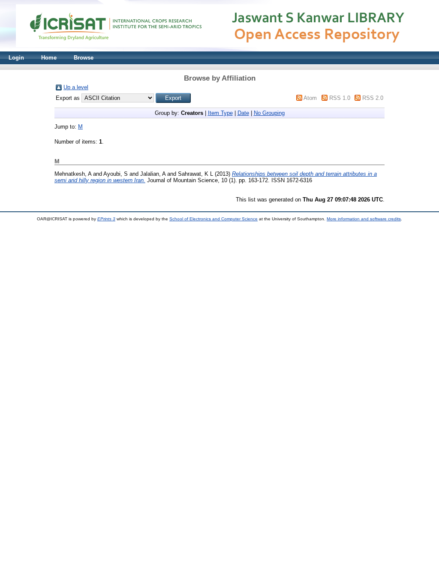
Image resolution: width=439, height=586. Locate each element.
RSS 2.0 (372, 98)
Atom (310, 98)
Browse (83, 57)
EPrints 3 (106, 218)
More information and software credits (364, 218)
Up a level (75, 87)
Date (243, 113)
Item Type (220, 113)
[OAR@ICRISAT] (219, 49)
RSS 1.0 (339, 98)
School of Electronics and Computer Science (213, 218)
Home (49, 57)
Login (16, 57)
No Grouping (269, 113)
